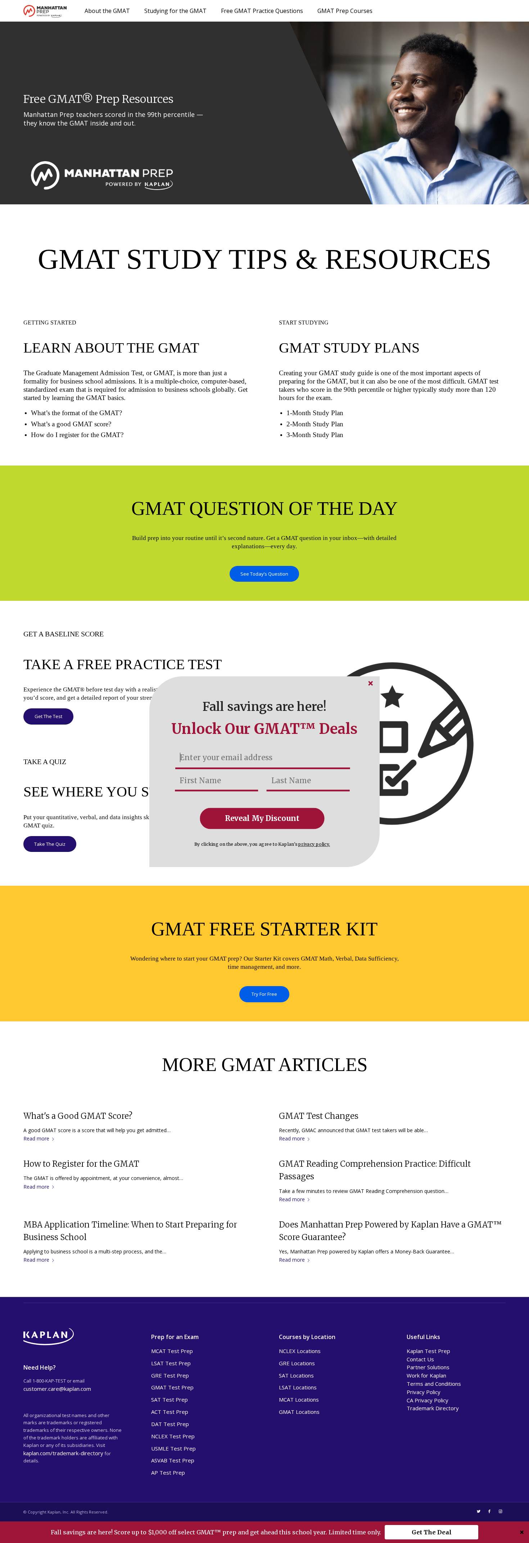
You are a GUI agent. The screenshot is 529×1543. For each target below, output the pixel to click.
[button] (264, 707)
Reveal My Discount (262, 818)
